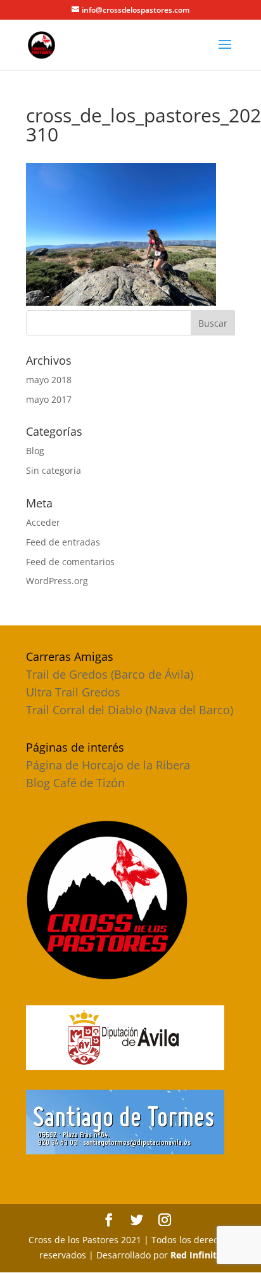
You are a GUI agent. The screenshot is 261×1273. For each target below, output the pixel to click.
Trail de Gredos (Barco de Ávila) (109, 674)
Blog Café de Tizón (75, 782)
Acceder (43, 522)
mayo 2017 (49, 399)
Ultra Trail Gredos (73, 692)
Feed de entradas (63, 542)
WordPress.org (57, 581)
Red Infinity (196, 1255)
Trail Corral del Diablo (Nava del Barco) (129, 709)
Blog (35, 451)
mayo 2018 (49, 380)
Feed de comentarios (70, 562)
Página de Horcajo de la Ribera (108, 765)
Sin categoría (53, 470)
